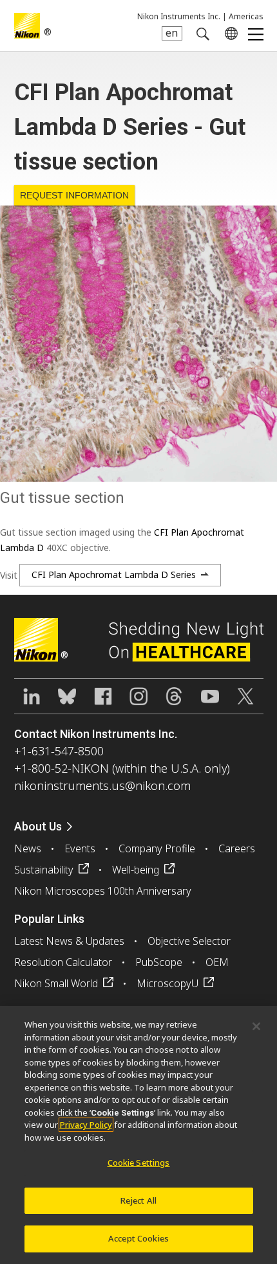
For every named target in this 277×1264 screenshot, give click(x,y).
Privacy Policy (86, 1124)
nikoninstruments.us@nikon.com (102, 785)
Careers (236, 848)
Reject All (138, 1200)
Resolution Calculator (63, 962)
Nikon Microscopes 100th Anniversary (102, 891)
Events (79, 848)
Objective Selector (189, 941)
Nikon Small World (56, 983)
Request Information (74, 195)
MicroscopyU (167, 983)
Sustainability (43, 870)
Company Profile (157, 848)
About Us (38, 826)
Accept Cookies (138, 1238)
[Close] (256, 1026)
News (27, 848)
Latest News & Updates (69, 941)
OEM (217, 962)
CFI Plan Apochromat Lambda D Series (114, 574)
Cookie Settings (139, 1162)
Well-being (135, 870)
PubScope (158, 962)
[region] (138, 1135)
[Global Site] (229, 33)
